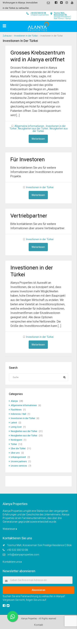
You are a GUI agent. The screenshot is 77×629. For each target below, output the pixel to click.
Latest (14, 422)
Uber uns (15, 453)
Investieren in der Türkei (26, 36)
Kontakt (38, 624)
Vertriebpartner (28, 215)
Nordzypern (16, 440)
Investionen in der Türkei (40, 187)
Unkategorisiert (18, 457)
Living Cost (16, 427)
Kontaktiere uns (12, 561)
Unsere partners (19, 461)
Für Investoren (27, 159)
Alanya (14, 401)
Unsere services (19, 466)
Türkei (14, 444)
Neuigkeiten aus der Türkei (33, 128)
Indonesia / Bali (18, 414)
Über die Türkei (18, 448)
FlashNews (16, 409)
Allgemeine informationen (29, 126)
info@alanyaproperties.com (23, 554)
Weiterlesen (38, 138)
